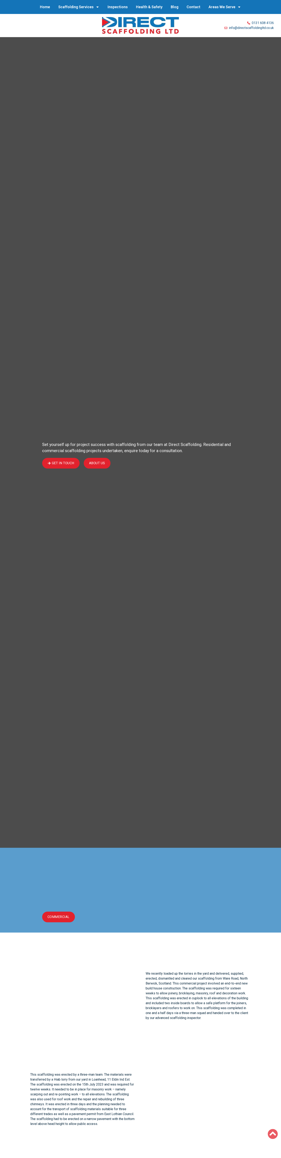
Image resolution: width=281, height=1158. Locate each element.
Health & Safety (149, 7)
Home (45, 7)
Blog (174, 7)
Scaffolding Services (76, 7)
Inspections (118, 7)
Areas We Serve (222, 7)
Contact (193, 7)
